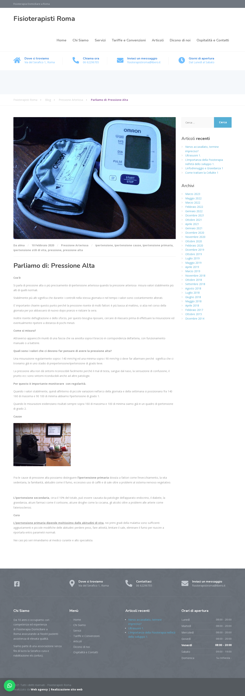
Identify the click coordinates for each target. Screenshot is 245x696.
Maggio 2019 (193, 263)
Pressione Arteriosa (74, 245)
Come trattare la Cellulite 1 (201, 172)
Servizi (100, 40)
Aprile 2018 (192, 305)
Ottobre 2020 (193, 241)
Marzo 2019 (192, 271)
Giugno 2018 (193, 297)
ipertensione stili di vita (29, 250)
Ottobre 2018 (193, 280)
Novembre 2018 (195, 275)
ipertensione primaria (158, 245)
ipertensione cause (127, 245)
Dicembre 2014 (194, 318)
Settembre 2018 (195, 284)
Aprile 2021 (192, 224)
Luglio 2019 (192, 258)
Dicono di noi (180, 40)
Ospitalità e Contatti (213, 40)
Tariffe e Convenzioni (129, 40)
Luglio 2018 (192, 292)
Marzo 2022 (192, 202)
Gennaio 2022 (194, 211)
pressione (54, 250)
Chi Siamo (81, 40)
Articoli (158, 40)
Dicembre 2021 (194, 215)
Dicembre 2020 (194, 232)
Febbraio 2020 (194, 245)
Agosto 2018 (193, 288)
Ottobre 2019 (193, 254)
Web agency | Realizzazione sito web (56, 689)
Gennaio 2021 (194, 228)
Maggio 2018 (193, 301)
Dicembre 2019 (194, 249)
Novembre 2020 (195, 237)
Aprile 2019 (192, 267)
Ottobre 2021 (193, 220)
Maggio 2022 (193, 198)
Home (61, 40)
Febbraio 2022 (194, 207)
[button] (9, 685)
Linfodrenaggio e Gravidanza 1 (204, 168)
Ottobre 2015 (193, 314)
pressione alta (73, 250)
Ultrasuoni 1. (193, 155)
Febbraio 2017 (194, 310)
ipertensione (104, 245)
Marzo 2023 (192, 194)
